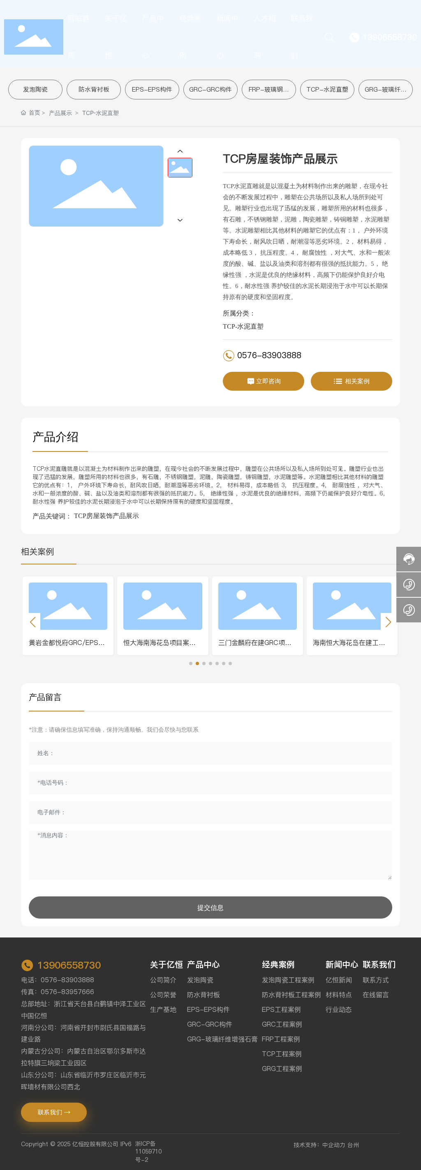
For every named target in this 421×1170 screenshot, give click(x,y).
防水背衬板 (94, 89)
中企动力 (333, 1145)
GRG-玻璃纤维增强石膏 (386, 93)
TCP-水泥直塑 (327, 89)
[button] (190, 663)
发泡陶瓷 (35, 89)
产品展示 (60, 112)
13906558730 (69, 965)
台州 (353, 1145)
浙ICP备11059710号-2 (148, 1152)
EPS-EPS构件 (152, 89)
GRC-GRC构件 (210, 89)
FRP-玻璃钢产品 (269, 93)
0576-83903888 (267, 355)
